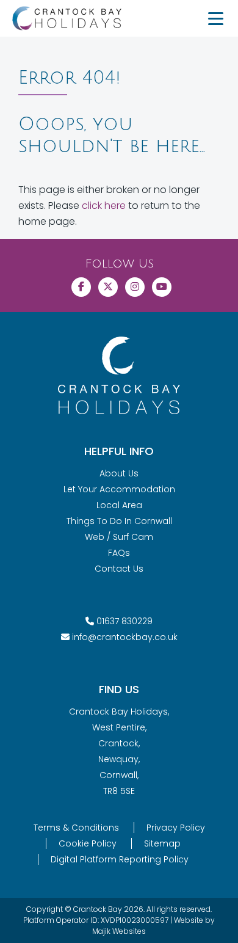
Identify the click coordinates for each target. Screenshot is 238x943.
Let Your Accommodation (119, 489)
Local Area (119, 505)
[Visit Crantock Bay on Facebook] (81, 287)
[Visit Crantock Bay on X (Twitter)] (108, 287)
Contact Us (119, 569)
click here (104, 205)
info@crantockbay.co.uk (125, 637)
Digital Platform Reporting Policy (120, 859)
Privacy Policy (175, 827)
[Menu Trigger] (215, 18)
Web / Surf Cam (119, 537)
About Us (119, 473)
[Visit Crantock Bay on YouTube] (161, 287)
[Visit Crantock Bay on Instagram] (135, 287)
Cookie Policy (88, 843)
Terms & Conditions (76, 827)
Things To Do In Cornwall (119, 521)
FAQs (119, 553)
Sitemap (162, 843)
